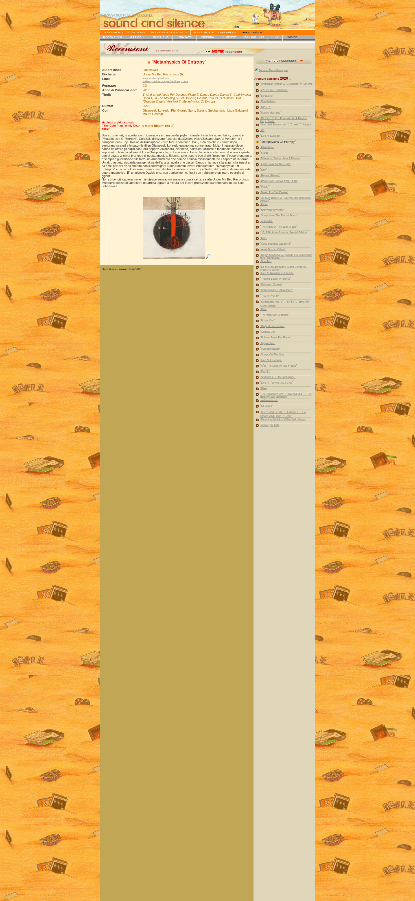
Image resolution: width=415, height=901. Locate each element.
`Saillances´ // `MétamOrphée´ (278, 377)
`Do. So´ (265, 371)
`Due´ (263, 309)
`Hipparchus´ (267, 343)
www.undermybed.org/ (156, 78)
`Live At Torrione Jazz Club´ (276, 382)
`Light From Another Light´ (275, 164)
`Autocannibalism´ (270, 348)
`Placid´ (264, 186)
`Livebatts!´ (267, 95)
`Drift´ (263, 169)
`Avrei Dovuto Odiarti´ (273, 249)
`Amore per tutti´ (269, 425)
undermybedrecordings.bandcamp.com (165, 81)
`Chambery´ (267, 147)
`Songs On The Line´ (272, 354)
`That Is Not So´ (269, 295)
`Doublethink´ (268, 101)
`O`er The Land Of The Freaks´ (278, 365)
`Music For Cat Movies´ (274, 192)
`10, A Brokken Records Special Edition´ (283, 232)
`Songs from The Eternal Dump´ (279, 215)
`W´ (262, 130)
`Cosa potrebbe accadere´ (275, 243)
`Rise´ (263, 388)
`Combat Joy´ (268, 331)
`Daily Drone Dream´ (272, 326)
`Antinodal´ (266, 221)
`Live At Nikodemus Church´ (277, 273)
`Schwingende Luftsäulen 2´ (276, 290)
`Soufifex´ (266, 261)
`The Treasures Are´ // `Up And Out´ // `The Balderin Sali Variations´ (286, 395)
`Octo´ (264, 204)
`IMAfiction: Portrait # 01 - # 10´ (279, 181)
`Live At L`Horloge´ (271, 360)
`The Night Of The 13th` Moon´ (278, 226)
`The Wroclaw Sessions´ (274, 315)
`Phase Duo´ (267, 320)
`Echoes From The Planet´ (275, 337)
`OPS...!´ (265, 107)
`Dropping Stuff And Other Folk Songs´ (283, 419)
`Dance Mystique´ (270, 112)
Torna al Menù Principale (273, 70)
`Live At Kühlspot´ (270, 135)
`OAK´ (263, 238)
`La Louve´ (266, 405)
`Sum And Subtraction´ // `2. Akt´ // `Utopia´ (286, 124)
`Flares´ (264, 152)
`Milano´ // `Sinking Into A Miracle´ (280, 158)
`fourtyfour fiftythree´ (272, 209)
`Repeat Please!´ (270, 175)
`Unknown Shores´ (271, 284)
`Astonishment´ (269, 400)
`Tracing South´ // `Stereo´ (275, 278)
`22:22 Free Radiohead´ (274, 90)
